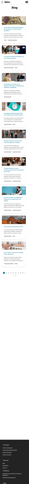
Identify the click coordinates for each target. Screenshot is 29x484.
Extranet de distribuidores (9, 477)
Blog (4, 463)
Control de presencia (7, 448)
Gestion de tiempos (7, 96)
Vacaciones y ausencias (12, 40)
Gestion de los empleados (9, 67)
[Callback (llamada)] (26, 2)
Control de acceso (7, 455)
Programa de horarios (17, 151)
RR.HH (5, 40)
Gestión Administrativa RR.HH (10, 450)
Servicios (5, 468)
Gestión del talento (7, 452)
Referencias (5, 465)
